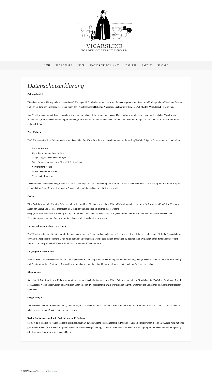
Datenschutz (52, 371)
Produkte (131, 65)
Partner (147, 65)
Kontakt (162, 65)
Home (47, 65)
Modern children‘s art (105, 65)
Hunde (81, 65)
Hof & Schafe (64, 65)
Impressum (41, 371)
